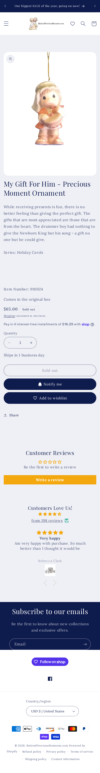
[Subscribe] (85, 644)
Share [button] (14, 415)
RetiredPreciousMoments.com (47, 745)
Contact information (65, 759)
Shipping (9, 315)
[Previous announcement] (5, 6)
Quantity (10, 333)
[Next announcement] (95, 6)
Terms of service (81, 751)
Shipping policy (36, 759)
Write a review (50, 479)
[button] (6, 23)
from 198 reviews (47, 520)
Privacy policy (56, 751)
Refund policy (32, 751)
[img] (50, 514)
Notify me (52, 384)
